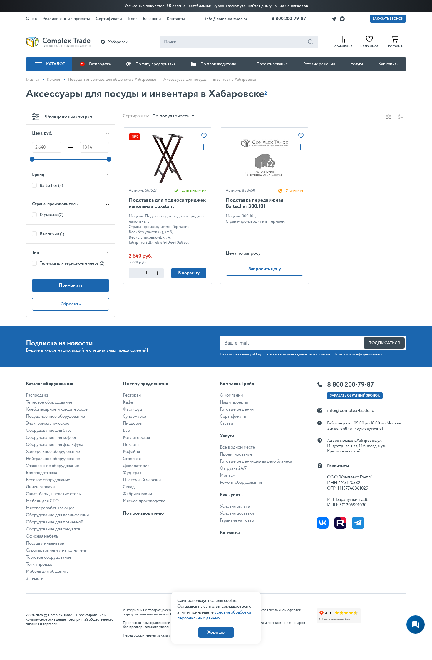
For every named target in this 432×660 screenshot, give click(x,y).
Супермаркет (135, 416)
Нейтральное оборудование (53, 459)
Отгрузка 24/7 (233, 468)
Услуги (357, 64)
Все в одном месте (237, 447)
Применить (70, 285)
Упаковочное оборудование (52, 466)
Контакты (230, 532)
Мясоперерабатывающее (50, 508)
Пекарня (131, 444)
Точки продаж (39, 564)
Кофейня (131, 452)
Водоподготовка (41, 473)
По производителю (218, 64)
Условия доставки (237, 513)
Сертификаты (233, 416)
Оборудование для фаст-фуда (54, 444)
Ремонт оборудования (241, 482)
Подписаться (384, 343)
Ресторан (132, 395)
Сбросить (71, 304)
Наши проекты (234, 402)
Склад (129, 487)
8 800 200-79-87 (289, 18)
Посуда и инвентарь (45, 543)
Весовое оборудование (48, 480)
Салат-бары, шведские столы (54, 494)
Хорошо (216, 632)
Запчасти (34, 578)
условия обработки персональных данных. (214, 615)
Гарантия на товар (237, 520)
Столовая (132, 459)
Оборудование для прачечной (54, 522)
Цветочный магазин (142, 480)
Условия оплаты (235, 506)
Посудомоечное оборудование (55, 416)
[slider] (32, 159)
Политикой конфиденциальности (360, 354)
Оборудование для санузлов (53, 529)
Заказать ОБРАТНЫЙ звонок (355, 395)
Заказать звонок (388, 18)
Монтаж (227, 475)
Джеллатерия (136, 466)
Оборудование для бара (49, 430)
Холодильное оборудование (53, 452)
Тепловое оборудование (49, 402)
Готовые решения (319, 64)
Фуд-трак (132, 473)
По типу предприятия (155, 64)
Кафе (128, 402)
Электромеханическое (47, 423)
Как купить (388, 64)
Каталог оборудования (49, 383)
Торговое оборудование (48, 557)
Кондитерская (136, 437)
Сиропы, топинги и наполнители (56, 550)
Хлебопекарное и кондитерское (57, 409)
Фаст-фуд (132, 409)
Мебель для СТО (42, 501)
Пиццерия (132, 423)
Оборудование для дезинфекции (57, 515)
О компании (231, 395)
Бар (126, 430)
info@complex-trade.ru (226, 19)
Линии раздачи (40, 487)
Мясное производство (144, 501)
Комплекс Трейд (237, 383)
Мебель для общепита (47, 571)
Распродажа (100, 64)
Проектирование (272, 64)
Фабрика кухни (137, 494)
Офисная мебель (42, 536)
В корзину (189, 273)
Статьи (226, 423)
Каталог (55, 64)
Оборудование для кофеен (51, 437)
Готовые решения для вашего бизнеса (256, 461)
